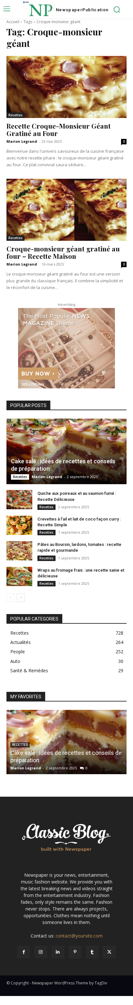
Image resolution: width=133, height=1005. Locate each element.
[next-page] (21, 597)
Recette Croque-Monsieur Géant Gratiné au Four (58, 129)
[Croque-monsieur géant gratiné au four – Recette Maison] (66, 210)
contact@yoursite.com (79, 936)
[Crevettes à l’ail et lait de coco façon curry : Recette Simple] (19, 525)
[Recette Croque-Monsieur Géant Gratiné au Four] (66, 87)
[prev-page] (10, 597)
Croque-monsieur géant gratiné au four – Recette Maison (63, 252)
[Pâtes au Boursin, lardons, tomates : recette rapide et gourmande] (19, 550)
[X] (109, 952)
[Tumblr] (92, 952)
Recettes (15, 115)
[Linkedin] (58, 952)
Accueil (12, 21)
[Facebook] (23, 952)
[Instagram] (41, 952)
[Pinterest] (75, 952)
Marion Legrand (21, 141)
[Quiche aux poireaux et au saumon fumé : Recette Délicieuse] (19, 499)
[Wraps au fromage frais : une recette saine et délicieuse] (19, 576)
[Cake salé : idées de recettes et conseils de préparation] (66, 451)
